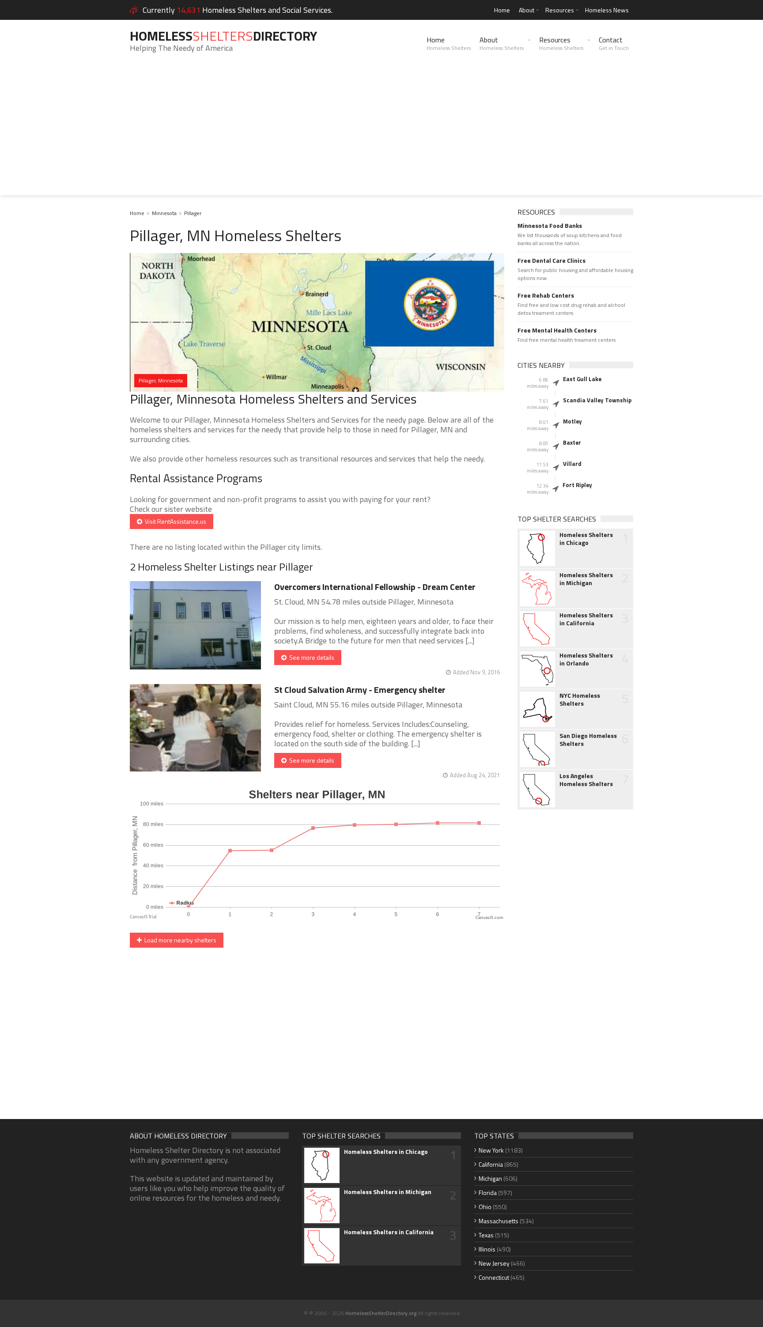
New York (491, 1150)
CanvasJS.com (489, 917)
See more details (310, 657)
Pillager (192, 213)
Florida (488, 1192)
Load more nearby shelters (179, 940)
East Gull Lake (582, 379)
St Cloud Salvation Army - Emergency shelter (360, 689)
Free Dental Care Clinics (551, 261)
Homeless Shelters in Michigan (586, 579)
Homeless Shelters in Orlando (586, 659)
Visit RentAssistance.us (174, 521)
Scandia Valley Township (597, 400)
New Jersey (494, 1263)
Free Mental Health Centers (557, 330)
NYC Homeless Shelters (579, 699)
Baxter (572, 442)
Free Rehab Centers (545, 295)
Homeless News (607, 10)
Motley (572, 421)
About (526, 10)
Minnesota (164, 213)
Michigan (490, 1178)
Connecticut (494, 1277)
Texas (486, 1235)
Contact (614, 43)
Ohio (485, 1206)
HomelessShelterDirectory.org (380, 1313)
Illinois (487, 1249)
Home (502, 10)
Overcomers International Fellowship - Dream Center (375, 587)
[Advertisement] (381, 133)
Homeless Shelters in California (586, 619)
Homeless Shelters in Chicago (586, 539)
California (491, 1164)
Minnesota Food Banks (549, 226)
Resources (559, 10)
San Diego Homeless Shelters (588, 740)
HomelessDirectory (223, 36)
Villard (572, 464)
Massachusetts (498, 1220)
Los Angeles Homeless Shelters (586, 780)
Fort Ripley (577, 485)
